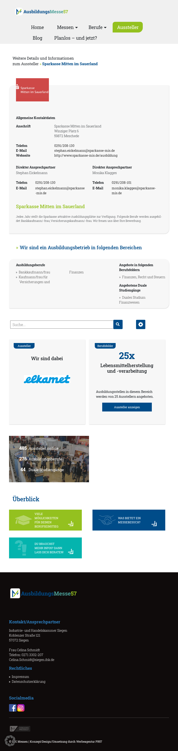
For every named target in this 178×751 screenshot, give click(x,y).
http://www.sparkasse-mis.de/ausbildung (86, 155)
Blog (37, 38)
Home (37, 27)
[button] (10, 741)
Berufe (95, 27)
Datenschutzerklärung (28, 681)
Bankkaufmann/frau (34, 272)
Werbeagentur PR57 (89, 741)
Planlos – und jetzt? (75, 38)
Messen (65, 27)
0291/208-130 (64, 145)
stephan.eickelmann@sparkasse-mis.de (84, 150)
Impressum (20, 676)
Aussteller (128, 27)
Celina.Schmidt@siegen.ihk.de (31, 659)
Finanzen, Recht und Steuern (143, 277)
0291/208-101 (121, 182)
